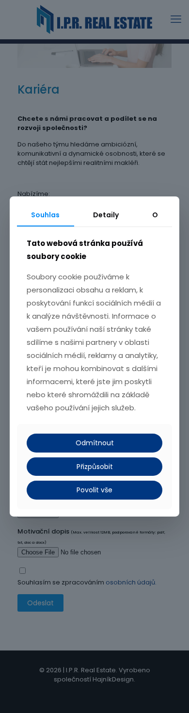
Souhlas (45, 215)
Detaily (106, 215)
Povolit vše (94, 490)
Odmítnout (95, 443)
